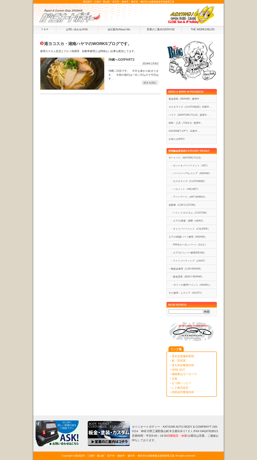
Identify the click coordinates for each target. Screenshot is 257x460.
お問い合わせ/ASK (77, 29)
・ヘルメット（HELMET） (185, 189)
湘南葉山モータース (184, 374)
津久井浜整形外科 (183, 365)
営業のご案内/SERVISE (161, 29)
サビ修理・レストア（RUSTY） (186, 292)
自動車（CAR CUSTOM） (183, 204)
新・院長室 (179, 360)
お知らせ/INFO (177, 139)
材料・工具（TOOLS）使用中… (186, 123)
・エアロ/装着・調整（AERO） (188, 220)
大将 (174, 378)
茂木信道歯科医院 (183, 356)
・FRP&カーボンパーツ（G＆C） (189, 244)
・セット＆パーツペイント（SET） (190, 165)
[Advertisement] (100, 140)
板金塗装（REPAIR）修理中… (185, 98)
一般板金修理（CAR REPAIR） (186, 268)
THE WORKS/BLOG (203, 29)
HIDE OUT (178, 369)
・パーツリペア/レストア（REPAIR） (191, 173)
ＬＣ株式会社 (180, 387)
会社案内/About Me (119, 29)
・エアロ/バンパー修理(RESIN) (187, 252)
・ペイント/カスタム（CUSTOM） (189, 212)
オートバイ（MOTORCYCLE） (186, 157)
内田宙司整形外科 (183, 392)
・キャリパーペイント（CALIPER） (190, 228)
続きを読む (150, 82)
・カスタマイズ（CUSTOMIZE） (188, 181)
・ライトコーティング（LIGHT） (189, 260)
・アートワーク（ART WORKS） (189, 196)
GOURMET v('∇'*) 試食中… (184, 131)
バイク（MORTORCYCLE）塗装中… (189, 114)
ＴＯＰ (45, 29)
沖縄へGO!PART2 (121, 59)
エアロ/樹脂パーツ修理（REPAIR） (188, 236)
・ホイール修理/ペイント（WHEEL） (190, 284)
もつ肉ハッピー (181, 383)
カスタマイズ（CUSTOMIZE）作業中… (190, 106)
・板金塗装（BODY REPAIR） (187, 276)
